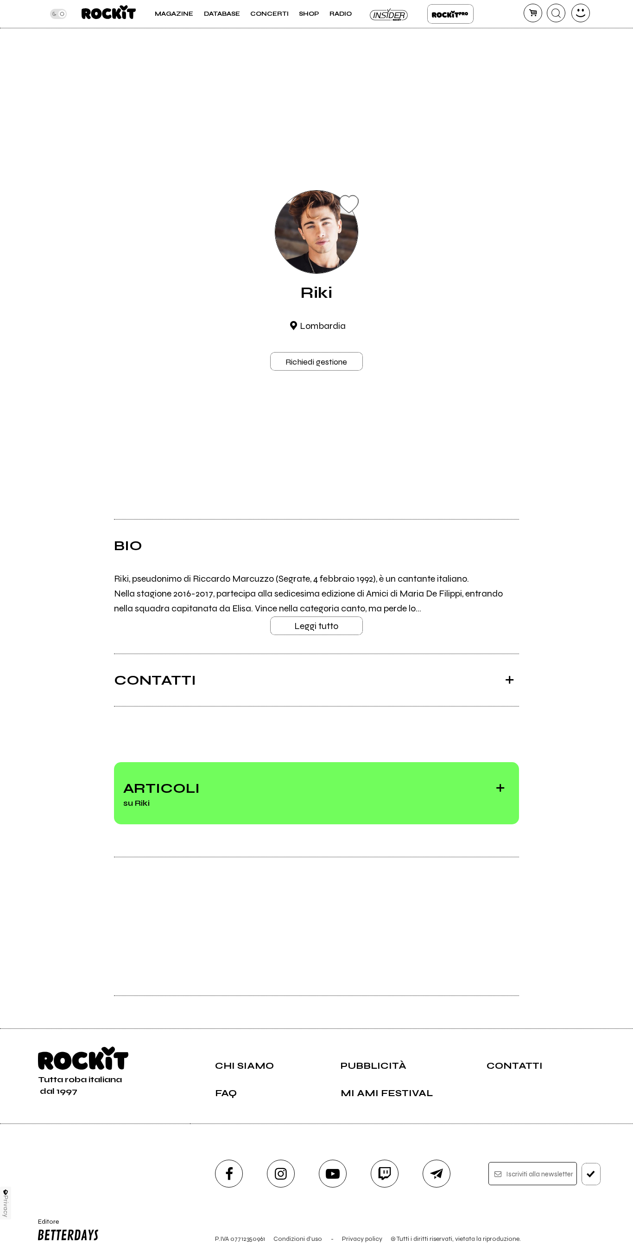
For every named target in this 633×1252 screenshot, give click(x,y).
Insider (389, 14)
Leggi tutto (316, 626)
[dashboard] (580, 13)
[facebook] (229, 1174)
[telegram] (436, 1174)
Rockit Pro (450, 14)
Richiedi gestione (316, 362)
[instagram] (281, 1174)
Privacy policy (362, 1239)
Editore (45, 1225)
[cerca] (556, 13)
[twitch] (385, 1174)
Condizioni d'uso (297, 1239)
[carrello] (533, 13)
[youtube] (333, 1174)
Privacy (6, 1206)
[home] (109, 14)
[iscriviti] (591, 1174)
